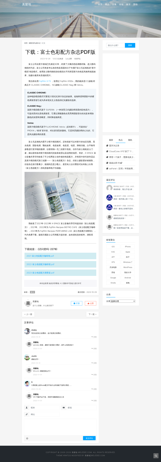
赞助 (135, 4)
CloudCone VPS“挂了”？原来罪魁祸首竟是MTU (122, 151)
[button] (90, 303)
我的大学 (127, 272)
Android (128, 278)
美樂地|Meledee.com (95, 455)
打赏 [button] (77, 303)
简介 (107, 4)
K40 (113, 252)
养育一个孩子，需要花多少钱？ (122, 157)
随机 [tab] (130, 140)
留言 (128, 4)
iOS (113, 246)
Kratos (67, 455)
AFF (113, 257)
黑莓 (113, 272)
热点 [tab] (121, 140)
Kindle (113, 283)
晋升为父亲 (114, 145)
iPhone (128, 246)
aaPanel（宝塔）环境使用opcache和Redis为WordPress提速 (122, 168)
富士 (32, 292)
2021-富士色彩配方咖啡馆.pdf (40, 256)
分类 (108, 301)
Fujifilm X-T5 (45, 81)
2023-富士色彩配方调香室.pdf (40, 272)
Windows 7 (127, 262)
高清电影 (113, 267)
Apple (128, 252)
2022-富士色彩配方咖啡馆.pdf (40, 264)
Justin (34, 356)
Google (113, 278)
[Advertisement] (120, 93)
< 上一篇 (28, 314)
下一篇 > (92, 314)
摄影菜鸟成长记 (35, 43)
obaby (34, 330)
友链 (121, 4)
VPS (113, 262)
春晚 (128, 283)
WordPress (127, 267)
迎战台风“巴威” (116, 163)
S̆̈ (31, 382)
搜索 (130, 45)
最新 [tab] (111, 140)
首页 (100, 4)
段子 (128, 257)
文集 (114, 4)
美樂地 (35, 342)
